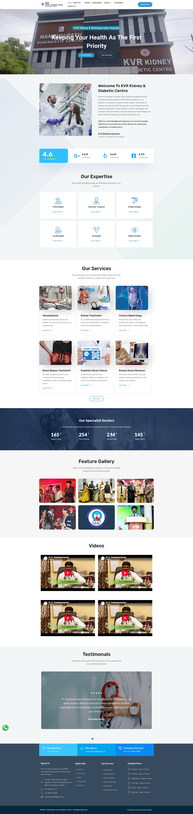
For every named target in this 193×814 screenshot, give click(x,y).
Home (69, 3)
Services (87, 3)
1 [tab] (92, 739)
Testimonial (118, 3)
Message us (91, 748)
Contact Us (71, 6)
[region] (96, 41)
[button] (145, 4)
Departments (97, 3)
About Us (76, 3)
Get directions (54, 748)
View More (96, 399)
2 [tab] (94, 738)
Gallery (107, 3)
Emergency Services (133, 748)
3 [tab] (96, 738)
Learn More (57, 212)
